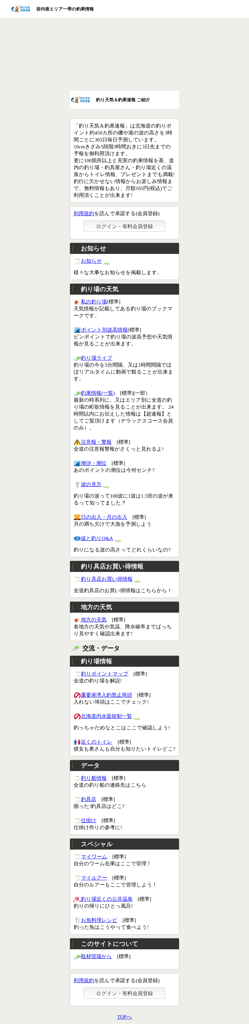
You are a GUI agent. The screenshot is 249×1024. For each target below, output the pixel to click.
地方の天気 (94, 620)
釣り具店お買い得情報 (107, 579)
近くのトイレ (96, 742)
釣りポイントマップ (104, 674)
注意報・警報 (96, 442)
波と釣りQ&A (97, 538)
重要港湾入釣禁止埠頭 (106, 695)
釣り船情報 (94, 778)
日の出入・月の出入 (104, 517)
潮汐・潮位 (93, 463)
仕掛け (88, 820)
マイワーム (94, 856)
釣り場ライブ (96, 358)
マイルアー (94, 878)
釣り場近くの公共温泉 (107, 899)
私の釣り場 (94, 301)
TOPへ (124, 1017)
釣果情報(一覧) (98, 393)
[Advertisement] (124, 53)
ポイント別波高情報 (104, 330)
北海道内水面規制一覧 (106, 716)
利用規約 (84, 213)
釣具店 (88, 799)
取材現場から (96, 956)
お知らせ (91, 261)
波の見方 (91, 484)
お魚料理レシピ (99, 920)
